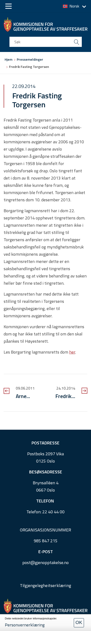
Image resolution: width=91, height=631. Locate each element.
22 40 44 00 (53, 511)
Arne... (23, 396)
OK (78, 622)
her (72, 352)
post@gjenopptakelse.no (45, 562)
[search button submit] (76, 41)
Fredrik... (65, 396)
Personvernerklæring (25, 625)
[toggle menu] (8, 6)
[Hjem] (45, 24)
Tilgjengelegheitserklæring (45, 585)
